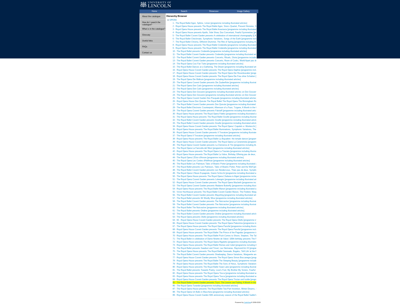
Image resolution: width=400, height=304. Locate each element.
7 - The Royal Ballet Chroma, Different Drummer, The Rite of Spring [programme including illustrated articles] (222, 42)
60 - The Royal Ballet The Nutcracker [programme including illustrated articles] (208, 207)
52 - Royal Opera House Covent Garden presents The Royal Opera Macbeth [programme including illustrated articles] (226, 182)
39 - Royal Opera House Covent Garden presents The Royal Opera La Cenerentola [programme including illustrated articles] (228, 142)
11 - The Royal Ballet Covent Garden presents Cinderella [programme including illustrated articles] (217, 54)
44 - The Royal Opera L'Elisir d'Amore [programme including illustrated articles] (208, 157)
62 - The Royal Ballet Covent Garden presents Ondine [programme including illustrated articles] (216, 214)
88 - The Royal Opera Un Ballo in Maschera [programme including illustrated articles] (211, 292)
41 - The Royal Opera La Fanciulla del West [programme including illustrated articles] (211, 148)
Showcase (213, 11)
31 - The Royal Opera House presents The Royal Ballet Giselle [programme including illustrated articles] (220, 117)
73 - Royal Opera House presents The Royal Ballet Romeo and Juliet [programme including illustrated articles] (222, 245)
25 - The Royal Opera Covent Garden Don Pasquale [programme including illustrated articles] (215, 98)
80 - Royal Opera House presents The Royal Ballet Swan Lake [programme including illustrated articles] (219, 267)
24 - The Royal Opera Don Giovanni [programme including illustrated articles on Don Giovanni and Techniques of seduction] (228, 95)
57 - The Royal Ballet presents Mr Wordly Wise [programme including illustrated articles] (212, 198)
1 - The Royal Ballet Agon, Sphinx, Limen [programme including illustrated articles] (210, 23)
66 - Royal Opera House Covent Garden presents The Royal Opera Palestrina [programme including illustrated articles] (226, 223)
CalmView (247, 302)
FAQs (144, 46)
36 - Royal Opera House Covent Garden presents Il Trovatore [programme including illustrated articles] (219, 132)
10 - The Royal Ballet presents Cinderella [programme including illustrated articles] (210, 51)
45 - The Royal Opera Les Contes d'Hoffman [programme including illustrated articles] (211, 160)
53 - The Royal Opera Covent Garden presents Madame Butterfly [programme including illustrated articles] (221, 185)
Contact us (147, 52)
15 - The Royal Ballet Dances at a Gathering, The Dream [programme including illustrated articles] (217, 67)
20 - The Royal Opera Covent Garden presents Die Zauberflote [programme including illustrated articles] (219, 82)
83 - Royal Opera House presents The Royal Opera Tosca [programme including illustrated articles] (217, 276)
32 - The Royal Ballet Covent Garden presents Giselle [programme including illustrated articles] (215, 120)
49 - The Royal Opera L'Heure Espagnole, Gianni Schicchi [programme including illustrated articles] (217, 173)
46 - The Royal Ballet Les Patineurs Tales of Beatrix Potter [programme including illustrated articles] (218, 164)
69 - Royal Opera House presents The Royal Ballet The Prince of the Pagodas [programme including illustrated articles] (226, 232)
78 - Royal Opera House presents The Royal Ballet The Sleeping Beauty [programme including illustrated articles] (224, 260)
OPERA (173, 20)
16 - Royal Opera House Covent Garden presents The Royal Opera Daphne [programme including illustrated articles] (225, 70)
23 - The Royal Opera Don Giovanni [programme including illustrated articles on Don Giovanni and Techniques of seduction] (228, 92)
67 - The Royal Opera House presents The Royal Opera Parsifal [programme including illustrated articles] (220, 226)
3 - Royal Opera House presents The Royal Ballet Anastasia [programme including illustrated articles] (218, 29)
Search (184, 11)
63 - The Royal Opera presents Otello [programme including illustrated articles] (208, 217)
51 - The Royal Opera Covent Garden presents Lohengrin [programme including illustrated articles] (217, 179)
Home (154, 11)
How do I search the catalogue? (151, 23)
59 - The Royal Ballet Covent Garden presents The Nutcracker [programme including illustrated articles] (219, 204)
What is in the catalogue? (153, 29)
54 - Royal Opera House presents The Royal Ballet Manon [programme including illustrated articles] (217, 189)
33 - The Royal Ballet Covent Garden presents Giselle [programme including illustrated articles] (215, 123)
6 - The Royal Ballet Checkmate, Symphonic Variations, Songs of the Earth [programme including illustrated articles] (225, 39)
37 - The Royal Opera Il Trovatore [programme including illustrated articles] (206, 135)
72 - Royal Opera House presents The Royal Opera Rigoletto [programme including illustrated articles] (219, 242)
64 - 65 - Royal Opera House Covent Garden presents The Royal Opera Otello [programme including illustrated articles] (226, 220)
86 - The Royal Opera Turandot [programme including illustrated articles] (205, 285)
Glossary (146, 35)
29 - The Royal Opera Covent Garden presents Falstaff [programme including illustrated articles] (216, 110)
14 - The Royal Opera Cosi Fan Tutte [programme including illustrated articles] (208, 64)
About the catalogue (151, 16)
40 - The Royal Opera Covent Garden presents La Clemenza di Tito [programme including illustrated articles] (222, 145)
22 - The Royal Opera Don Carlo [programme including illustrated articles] (206, 89)
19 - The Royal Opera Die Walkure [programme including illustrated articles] (207, 79)
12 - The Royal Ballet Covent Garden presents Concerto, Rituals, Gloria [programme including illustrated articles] (223, 57)
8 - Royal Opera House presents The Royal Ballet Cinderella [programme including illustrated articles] (218, 45)
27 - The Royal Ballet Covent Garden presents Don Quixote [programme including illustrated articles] (218, 104)
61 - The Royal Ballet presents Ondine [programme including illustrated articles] (208, 210)
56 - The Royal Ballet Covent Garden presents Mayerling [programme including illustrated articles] (217, 195)
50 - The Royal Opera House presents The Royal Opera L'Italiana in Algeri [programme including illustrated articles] (224, 176)
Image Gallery (243, 11)
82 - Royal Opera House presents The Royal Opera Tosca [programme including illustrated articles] (217, 273)
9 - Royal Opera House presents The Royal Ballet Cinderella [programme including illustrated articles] (218, 48)
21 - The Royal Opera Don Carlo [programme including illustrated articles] (206, 85)
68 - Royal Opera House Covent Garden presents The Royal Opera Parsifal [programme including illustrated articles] (225, 229)
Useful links (147, 41)
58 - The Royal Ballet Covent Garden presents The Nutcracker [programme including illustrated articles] (219, 201)
